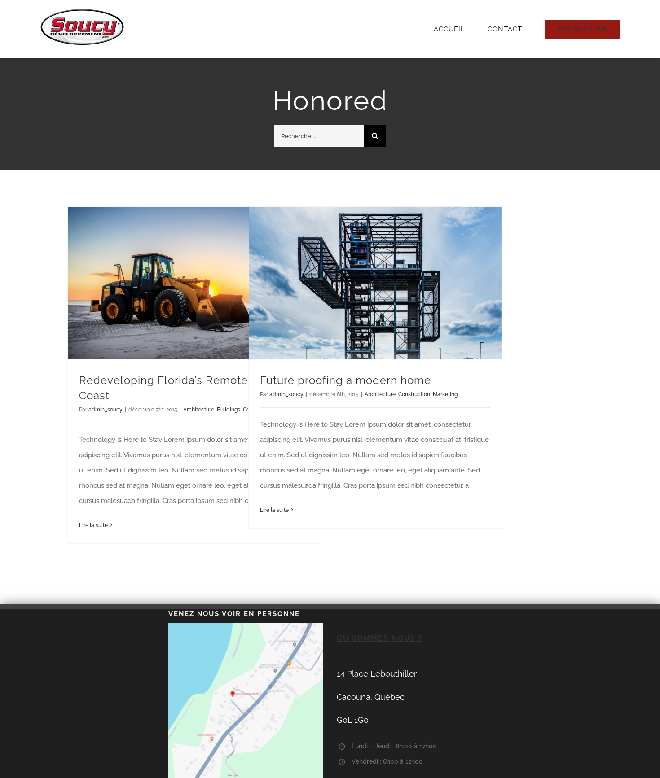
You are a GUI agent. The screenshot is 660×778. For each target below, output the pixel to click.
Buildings (228, 409)
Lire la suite (93, 525)
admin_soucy (105, 409)
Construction (414, 394)
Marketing (445, 394)
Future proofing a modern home (345, 380)
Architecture (198, 409)
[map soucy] (245, 626)
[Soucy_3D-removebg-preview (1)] (82, 11)
